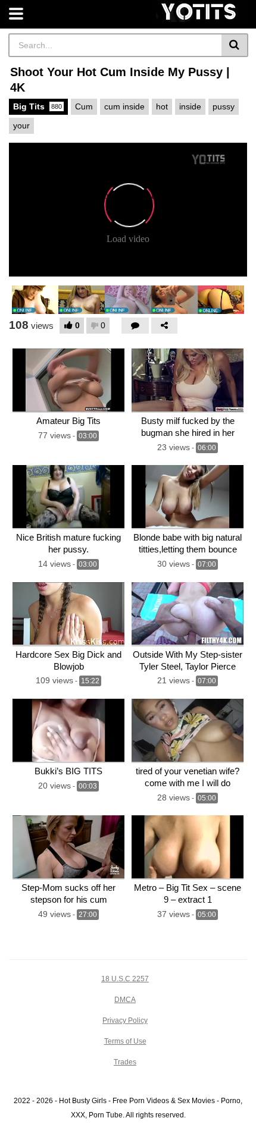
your (21, 125)
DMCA (125, 999)
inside (190, 106)
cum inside (124, 106)
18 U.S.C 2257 (125, 979)
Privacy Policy (125, 1020)
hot (162, 106)
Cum (84, 106)
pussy (224, 106)
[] (234, 45)
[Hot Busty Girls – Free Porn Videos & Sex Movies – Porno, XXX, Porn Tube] (199, 11)
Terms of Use (125, 1041)
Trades (125, 1062)
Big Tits (37, 106)
